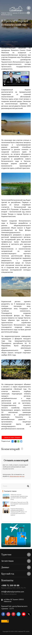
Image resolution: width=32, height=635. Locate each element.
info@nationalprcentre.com (12, 591)
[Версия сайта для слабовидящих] (28, 13)
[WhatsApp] (18, 441)
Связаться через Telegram (12, 437)
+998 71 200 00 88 (10, 585)
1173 (11, 608)
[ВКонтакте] (13, 441)
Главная (3, 13)
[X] (15, 441)
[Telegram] (21, 441)
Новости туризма (12, 13)
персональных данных (17, 476)
